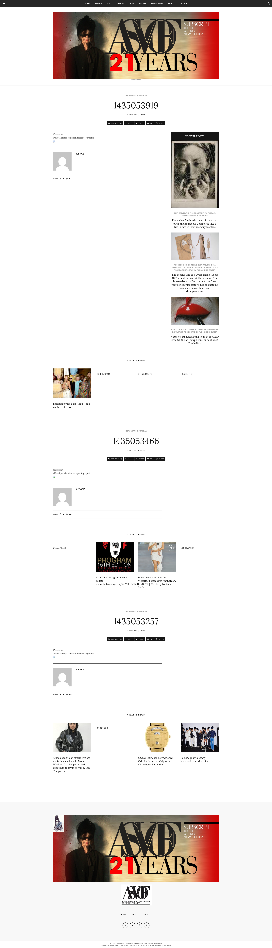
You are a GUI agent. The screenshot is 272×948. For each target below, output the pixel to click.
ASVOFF (142, 3)
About (171, 3)
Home (87, 3)
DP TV (131, 3)
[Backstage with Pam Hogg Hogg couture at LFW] (72, 383)
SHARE (129, 123)
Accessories (180, 265)
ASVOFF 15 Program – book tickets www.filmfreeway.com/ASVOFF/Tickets (119, 580)
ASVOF (142, 114)
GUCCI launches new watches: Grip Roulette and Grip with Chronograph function (155, 761)
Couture (192, 265)
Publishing (202, 216)
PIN (151, 123)
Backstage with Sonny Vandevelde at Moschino (195, 759)
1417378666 (102, 728)
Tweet (212, 270)
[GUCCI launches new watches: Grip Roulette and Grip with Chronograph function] (157, 737)
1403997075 (145, 373)
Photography (189, 216)
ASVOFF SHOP (157, 3)
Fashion (98, 3)
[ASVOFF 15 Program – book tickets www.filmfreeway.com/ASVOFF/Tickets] (115, 557)
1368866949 (103, 373)
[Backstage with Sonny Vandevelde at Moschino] (200, 737)
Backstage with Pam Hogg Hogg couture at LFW (71, 405)
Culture (120, 3)
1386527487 (187, 547)
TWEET (141, 123)
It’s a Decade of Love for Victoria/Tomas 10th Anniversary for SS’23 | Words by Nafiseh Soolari (157, 582)
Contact (183, 3)
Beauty (174, 329)
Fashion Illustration (183, 268)
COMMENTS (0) (116, 123)
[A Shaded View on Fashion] (136, 45)
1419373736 (59, 547)
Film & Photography (193, 213)
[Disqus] (107, 222)
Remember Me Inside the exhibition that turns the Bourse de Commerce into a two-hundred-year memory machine (194, 223)
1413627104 (187, 373)
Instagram (130, 95)
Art (109, 3)
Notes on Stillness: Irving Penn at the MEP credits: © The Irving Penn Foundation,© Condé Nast (195, 340)
